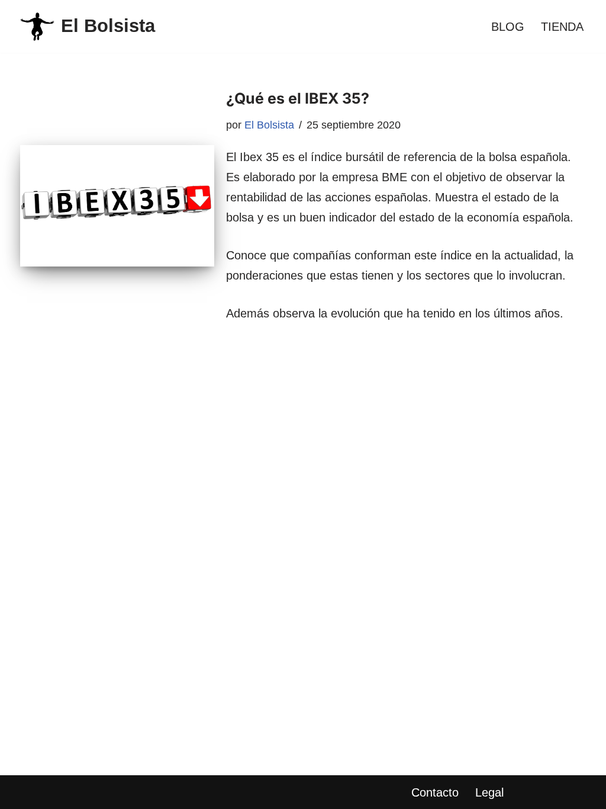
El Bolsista (269, 125)
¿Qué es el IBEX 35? (297, 98)
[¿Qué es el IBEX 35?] (117, 206)
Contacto (435, 792)
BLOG (507, 26)
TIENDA (562, 26)
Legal (489, 792)
